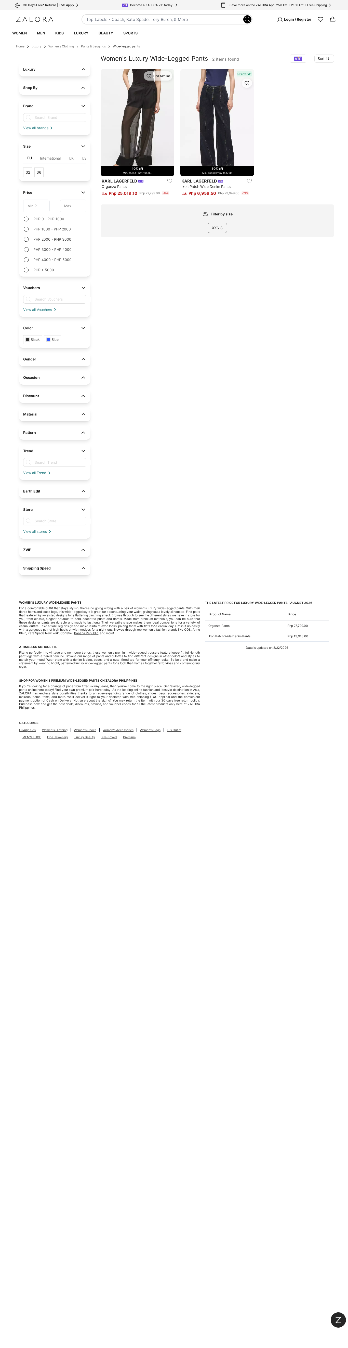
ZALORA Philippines (121, 680)
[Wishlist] (320, 19)
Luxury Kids (27, 730)
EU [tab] (29, 158)
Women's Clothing (61, 46)
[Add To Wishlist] (169, 181)
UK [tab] (71, 158)
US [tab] (84, 158)
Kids (59, 33)
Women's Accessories (118, 730)
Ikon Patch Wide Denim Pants (229, 636)
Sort (321, 58)
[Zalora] (34, 19)
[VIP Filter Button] (298, 59)
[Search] (247, 19)
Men (41, 33)
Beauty (106, 33)
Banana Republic (86, 633)
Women (19, 33)
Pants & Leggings (93, 46)
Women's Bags (150, 730)
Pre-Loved (109, 737)
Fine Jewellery (57, 737)
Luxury (81, 33)
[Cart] (333, 19)
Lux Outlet (174, 730)
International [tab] (50, 158)
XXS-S (217, 228)
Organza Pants (219, 626)
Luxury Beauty (84, 737)
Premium (129, 737)
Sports (130, 33)
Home (20, 46)
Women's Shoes (85, 730)
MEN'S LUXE (31, 737)
